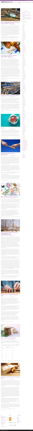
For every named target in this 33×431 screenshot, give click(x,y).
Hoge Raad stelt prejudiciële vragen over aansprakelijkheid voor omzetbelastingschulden (9, 233)
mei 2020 (23, 108)
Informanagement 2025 (24, 148)
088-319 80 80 (29, 0)
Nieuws (27, 2)
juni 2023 (23, 67)
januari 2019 (23, 126)
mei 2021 (23, 95)
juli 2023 (23, 66)
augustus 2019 (23, 118)
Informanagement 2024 (24, 147)
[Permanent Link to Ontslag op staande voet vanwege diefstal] (10, 88)
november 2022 (24, 75)
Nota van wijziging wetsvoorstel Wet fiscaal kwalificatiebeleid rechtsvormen (10, 23)
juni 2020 (23, 107)
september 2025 (24, 37)
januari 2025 (23, 46)
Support (32, 0)
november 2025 (24, 35)
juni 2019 (23, 120)
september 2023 (24, 64)
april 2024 (23, 56)
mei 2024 (23, 55)
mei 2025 (23, 42)
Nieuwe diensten (19, 2)
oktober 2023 (23, 63)
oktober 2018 (23, 129)
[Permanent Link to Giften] (10, 120)
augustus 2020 (23, 105)
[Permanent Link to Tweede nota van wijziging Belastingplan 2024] (10, 287)
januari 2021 (23, 99)
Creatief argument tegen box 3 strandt (26, 17)
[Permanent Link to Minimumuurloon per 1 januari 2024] (10, 330)
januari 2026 (23, 33)
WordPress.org (23, 157)
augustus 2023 (23, 65)
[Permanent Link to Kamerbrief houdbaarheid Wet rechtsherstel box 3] (10, 369)
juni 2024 (23, 54)
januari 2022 (23, 86)
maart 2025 (23, 44)
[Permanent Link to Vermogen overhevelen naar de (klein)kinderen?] (10, 145)
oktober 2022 (23, 76)
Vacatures (15, 2)
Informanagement (24, 139)
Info (30, 2)
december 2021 (24, 87)
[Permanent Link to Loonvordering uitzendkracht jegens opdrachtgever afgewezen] (10, 48)
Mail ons (27, 0)
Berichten (23, 155)
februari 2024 (23, 58)
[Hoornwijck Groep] (7, 2)
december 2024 (24, 47)
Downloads (23, 138)
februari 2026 (23, 32)
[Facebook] (29, 430)
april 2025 (23, 43)
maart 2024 (23, 57)
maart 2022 (23, 84)
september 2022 (24, 77)
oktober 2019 (23, 116)
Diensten (23, 2)
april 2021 (23, 96)
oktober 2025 (23, 36)
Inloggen (23, 154)
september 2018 (24, 130)
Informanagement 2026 (24, 149)
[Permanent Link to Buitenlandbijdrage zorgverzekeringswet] (10, 189)
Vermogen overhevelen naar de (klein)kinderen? (7, 154)
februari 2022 (23, 85)
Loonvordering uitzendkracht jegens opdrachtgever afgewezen (8, 56)
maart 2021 (23, 97)
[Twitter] (30, 430)
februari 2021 (23, 98)
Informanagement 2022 (24, 145)
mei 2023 (23, 68)
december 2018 (24, 127)
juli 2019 (23, 119)
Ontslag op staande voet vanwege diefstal (10, 95)
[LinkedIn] (31, 430)
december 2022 (24, 74)
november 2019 (24, 115)
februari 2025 (23, 45)
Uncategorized (23, 150)
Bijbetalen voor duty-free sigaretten (26, 14)
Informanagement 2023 (12, 24)
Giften (2, 127)
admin (2, 24)
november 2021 (24, 88)
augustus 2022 (23, 78)
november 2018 (24, 128)
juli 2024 (23, 53)
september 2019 (24, 117)
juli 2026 (23, 26)
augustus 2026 (23, 25)
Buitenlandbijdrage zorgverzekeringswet (9, 196)
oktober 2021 (23, 89)
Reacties (23, 156)
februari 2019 (23, 125)
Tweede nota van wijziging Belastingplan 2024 (9, 295)
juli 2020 (23, 106)
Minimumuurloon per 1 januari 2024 (8, 338)
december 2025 (24, 34)
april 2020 (23, 109)
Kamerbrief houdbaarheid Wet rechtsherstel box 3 (10, 377)
